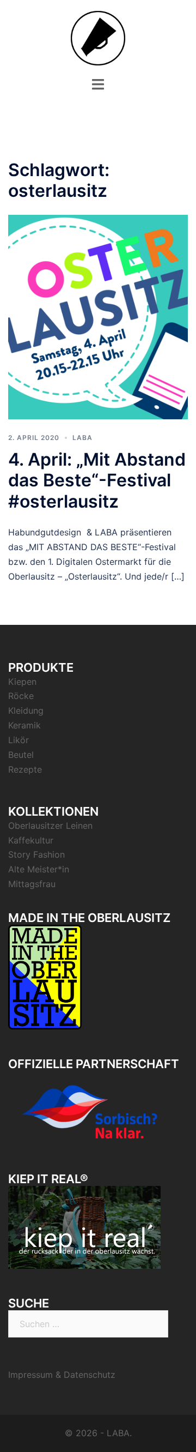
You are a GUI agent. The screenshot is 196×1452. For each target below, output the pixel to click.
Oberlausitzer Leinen (50, 825)
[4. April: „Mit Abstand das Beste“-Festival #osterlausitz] (98, 316)
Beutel (21, 754)
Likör (18, 739)
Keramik (24, 725)
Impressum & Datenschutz (61, 1374)
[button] (23, 35)
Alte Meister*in (38, 869)
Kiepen (22, 681)
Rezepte (25, 769)
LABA (82, 437)
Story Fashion (36, 854)
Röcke (21, 695)
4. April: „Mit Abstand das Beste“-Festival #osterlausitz (97, 480)
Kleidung (26, 710)
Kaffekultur (30, 840)
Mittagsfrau (32, 883)
